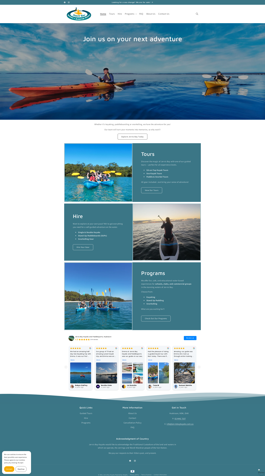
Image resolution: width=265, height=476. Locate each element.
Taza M (156, 385)
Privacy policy (134, 475)
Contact (132, 418)
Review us (190, 338)
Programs (85, 422)
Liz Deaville (132, 385)
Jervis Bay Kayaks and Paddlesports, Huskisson (93, 337)
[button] (130, 14)
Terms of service (146, 475)
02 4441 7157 (180, 418)
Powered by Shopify (121, 475)
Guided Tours (86, 413)
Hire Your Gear (83, 247)
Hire (86, 418)
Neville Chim (106, 385)
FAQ (132, 427)
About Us (132, 413)
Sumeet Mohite (185, 385)
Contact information (160, 475)
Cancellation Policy (133, 422)
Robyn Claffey (81, 385)
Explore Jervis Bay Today (132, 136)
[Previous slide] (66, 367)
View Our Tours (151, 190)
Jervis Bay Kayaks (109, 475)
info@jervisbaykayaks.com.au (180, 424)
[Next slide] (199, 367)
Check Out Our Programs (156, 318)
